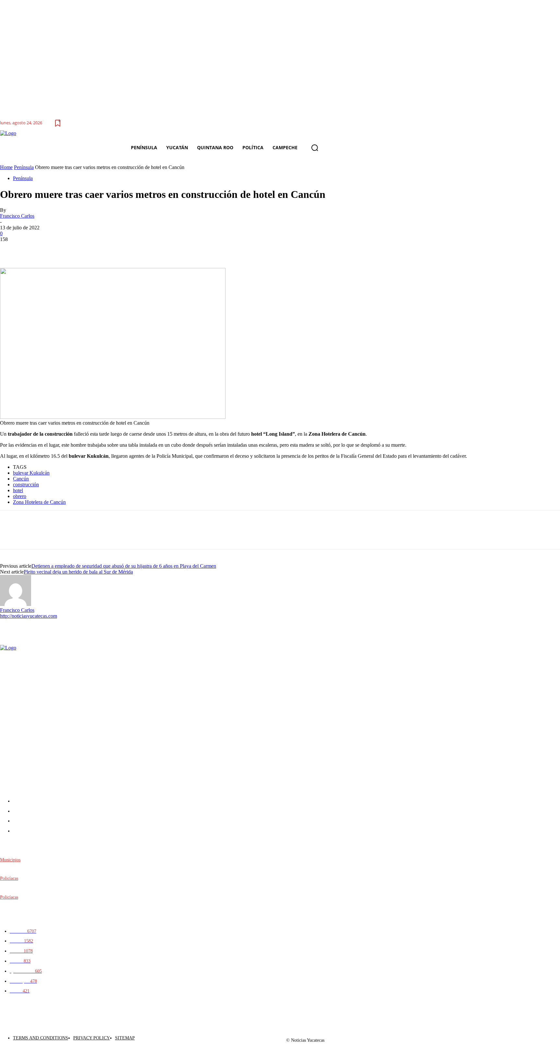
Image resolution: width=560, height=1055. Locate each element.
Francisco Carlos (17, 216)
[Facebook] (10, 249)
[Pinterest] (57, 249)
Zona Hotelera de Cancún (39, 502)
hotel (18, 490)
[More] (104, 249)
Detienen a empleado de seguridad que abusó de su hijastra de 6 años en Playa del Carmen (123, 566)
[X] (34, 249)
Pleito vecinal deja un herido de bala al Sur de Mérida (78, 572)
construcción (26, 484)
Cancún (21, 478)
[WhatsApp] (80, 249)
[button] (314, 147)
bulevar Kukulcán (31, 473)
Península (24, 167)
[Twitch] (525, 1038)
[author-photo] (15, 604)
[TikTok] (510, 1038)
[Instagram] (496, 1038)
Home (6, 167)
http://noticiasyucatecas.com (28, 616)
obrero (19, 496)
